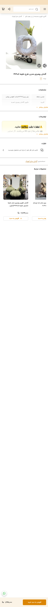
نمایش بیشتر (43, 107)
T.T (41, 78)
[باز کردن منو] (44, 9)
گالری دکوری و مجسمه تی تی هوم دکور (35, 16)
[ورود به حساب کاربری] (9, 9)
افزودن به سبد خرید (34, 602)
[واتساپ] (4, 593)
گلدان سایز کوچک (17, 16)
